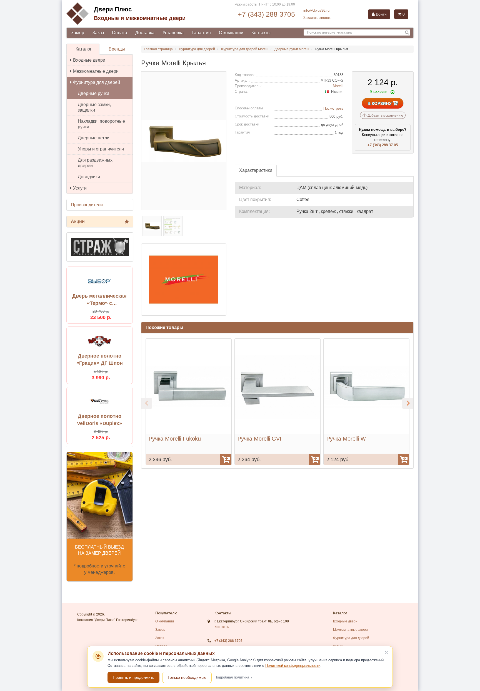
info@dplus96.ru (316, 10)
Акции (78, 221)
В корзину (380, 103)
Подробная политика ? (233, 677)
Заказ (98, 32)
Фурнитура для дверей (96, 82)
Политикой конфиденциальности (292, 666)
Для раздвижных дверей (95, 163)
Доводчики (89, 176)
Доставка (144, 32)
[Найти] (407, 32)
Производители (87, 204)
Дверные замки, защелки (94, 107)
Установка (173, 32)
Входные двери (89, 60)
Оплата (119, 32)
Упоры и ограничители (101, 149)
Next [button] (407, 403)
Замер (77, 32)
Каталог (84, 49)
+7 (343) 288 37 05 (383, 145)
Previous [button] (146, 403)
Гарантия (201, 32)
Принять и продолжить (133, 677)
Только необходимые (187, 677)
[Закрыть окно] (386, 652)
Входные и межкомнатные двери (140, 18)
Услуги (80, 188)
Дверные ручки (93, 93)
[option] (188, 402)
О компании (231, 32)
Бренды (117, 49)
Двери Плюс (113, 9)
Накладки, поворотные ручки (101, 124)
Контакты (261, 32)
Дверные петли (93, 137)
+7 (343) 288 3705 (266, 14)
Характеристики (255, 170)
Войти (381, 14)
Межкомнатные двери (96, 71)
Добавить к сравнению (385, 115)
